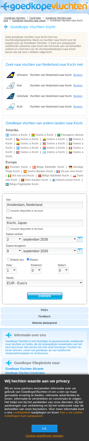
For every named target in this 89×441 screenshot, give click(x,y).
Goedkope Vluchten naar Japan (29, 20)
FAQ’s (44, 310)
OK (44, 428)
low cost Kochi (23, 175)
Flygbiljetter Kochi (24, 184)
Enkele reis (17, 259)
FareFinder (35, 18)
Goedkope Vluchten (14, 18)
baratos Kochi (36, 179)
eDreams (22, 74)
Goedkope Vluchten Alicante (24, 368)
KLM (19, 106)
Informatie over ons (30, 335)
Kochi (19, 166)
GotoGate (22, 96)
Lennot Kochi (68, 179)
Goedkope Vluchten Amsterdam (25, 372)
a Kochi (18, 134)
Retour (34, 259)
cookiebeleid (21, 412)
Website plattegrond (44, 322)
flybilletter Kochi (50, 166)
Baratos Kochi (40, 171)
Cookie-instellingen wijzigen (44, 435)
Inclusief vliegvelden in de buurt (26, 210)
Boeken (78, 74)
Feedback (44, 316)
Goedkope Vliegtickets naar (36, 363)
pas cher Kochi (71, 171)
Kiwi (19, 85)
